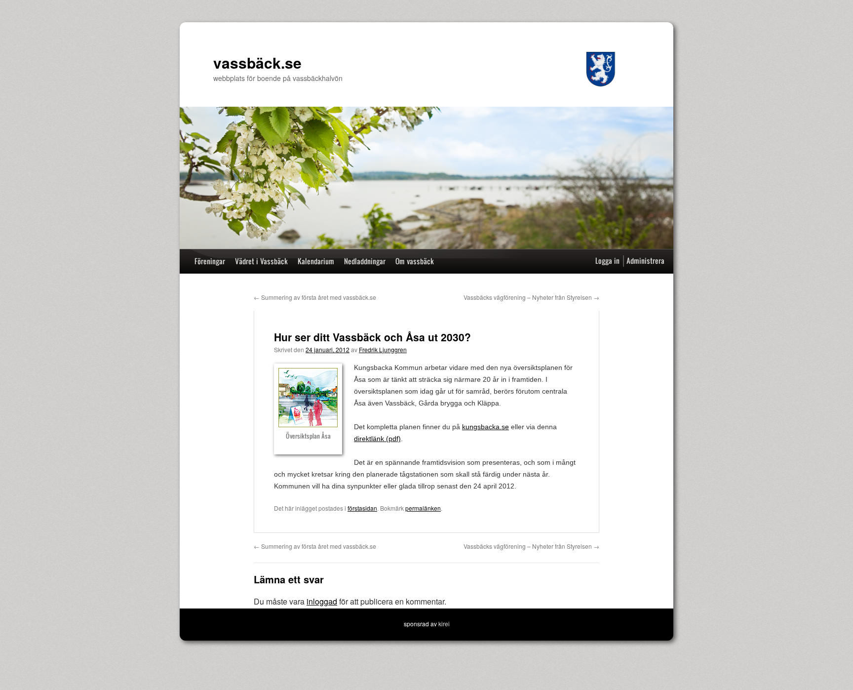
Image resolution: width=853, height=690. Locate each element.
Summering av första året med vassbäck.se (315, 297)
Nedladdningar (365, 261)
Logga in (607, 260)
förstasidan (362, 508)
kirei (444, 623)
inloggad (322, 601)
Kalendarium (316, 261)
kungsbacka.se (485, 427)
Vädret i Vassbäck (261, 261)
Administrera (645, 260)
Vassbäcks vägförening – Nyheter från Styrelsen (531, 297)
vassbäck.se (257, 62)
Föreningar (209, 261)
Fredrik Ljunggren (383, 349)
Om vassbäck (414, 261)
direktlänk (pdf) (377, 439)
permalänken (423, 508)
